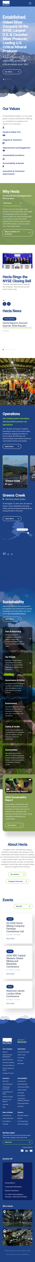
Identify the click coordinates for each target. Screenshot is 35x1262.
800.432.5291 (22, 1042)
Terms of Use (17, 1254)
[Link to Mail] (22, 1150)
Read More (10, 938)
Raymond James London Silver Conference (15, 993)
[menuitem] (9, 1061)
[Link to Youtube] (31, 1151)
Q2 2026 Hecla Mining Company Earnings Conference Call (15, 927)
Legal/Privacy (25, 1254)
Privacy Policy (9, 1254)
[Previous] (4, 304)
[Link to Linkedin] (26, 1150)
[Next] (9, 304)
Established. (14, 17)
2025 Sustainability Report (16, 613)
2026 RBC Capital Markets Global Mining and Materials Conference (16, 961)
